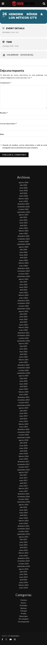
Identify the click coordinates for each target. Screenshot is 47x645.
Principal (23, 611)
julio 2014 (23, 572)
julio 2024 (23, 249)
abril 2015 (23, 547)
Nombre (4, 113)
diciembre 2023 (23, 268)
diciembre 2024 (23, 236)
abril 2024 (23, 257)
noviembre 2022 (23, 303)
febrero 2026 (23, 199)
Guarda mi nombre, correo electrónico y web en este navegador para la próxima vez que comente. (24, 146)
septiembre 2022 (23, 309)
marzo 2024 (23, 260)
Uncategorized (23, 622)
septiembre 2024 (23, 244)
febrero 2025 (23, 231)
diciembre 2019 (23, 397)
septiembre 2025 (23, 212)
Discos (23, 603)
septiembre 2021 (23, 341)
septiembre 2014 (23, 566)
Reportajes (23, 616)
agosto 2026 (23, 182)
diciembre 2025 (23, 204)
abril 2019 (23, 419)
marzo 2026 (23, 196)
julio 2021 (23, 346)
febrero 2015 (23, 553)
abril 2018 (23, 451)
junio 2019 (23, 413)
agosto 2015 (23, 537)
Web (2, 134)
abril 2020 (23, 386)
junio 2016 (23, 510)
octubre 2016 (23, 499)
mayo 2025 (23, 223)
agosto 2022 (23, 311)
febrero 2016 (23, 521)
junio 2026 (23, 188)
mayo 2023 (23, 287)
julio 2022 (23, 314)
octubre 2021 (23, 338)
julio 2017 (23, 475)
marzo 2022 (23, 325)
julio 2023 (23, 282)
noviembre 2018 (23, 432)
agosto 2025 (23, 215)
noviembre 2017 (23, 464)
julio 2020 (23, 378)
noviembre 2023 (23, 271)
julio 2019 (23, 411)
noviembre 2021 (23, 335)
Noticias (23, 608)
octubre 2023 (23, 274)
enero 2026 (23, 201)
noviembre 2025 (23, 207)
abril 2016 (23, 515)
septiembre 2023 (23, 276)
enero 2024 (23, 266)
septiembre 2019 (23, 405)
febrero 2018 (23, 456)
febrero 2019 (23, 424)
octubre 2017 (23, 467)
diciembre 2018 (23, 429)
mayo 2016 (23, 513)
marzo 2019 (23, 421)
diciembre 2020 (23, 365)
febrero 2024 (23, 263)
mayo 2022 (23, 319)
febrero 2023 (23, 295)
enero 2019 (23, 427)
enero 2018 (23, 459)
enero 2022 (23, 330)
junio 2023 (23, 284)
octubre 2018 (23, 435)
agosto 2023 (23, 279)
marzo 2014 (23, 582)
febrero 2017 (23, 488)
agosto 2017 (23, 472)
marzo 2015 (23, 550)
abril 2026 (23, 193)
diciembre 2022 (23, 300)
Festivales (23, 605)
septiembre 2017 (23, 470)
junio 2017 (23, 478)
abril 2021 (23, 354)
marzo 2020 (23, 389)
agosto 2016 (23, 505)
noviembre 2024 (23, 239)
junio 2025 (23, 220)
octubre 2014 (23, 564)
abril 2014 (23, 580)
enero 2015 (23, 556)
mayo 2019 (23, 416)
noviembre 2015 (23, 529)
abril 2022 (23, 322)
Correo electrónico (8, 123)
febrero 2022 (23, 327)
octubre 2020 (23, 370)
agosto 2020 (23, 376)
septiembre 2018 (23, 437)
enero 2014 (23, 588)
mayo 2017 (23, 480)
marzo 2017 (23, 486)
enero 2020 (23, 394)
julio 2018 (23, 443)
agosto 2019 (23, 408)
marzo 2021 (23, 357)
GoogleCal (27, 55)
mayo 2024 (23, 255)
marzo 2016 (23, 518)
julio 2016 (23, 507)
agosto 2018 (23, 440)
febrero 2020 (23, 392)
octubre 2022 (23, 306)
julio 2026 (23, 185)
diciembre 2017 (23, 462)
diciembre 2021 (23, 333)
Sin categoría (23, 619)
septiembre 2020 (23, 373)
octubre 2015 (23, 531)
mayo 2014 (23, 577)
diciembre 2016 (23, 494)
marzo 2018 (23, 453)
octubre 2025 (23, 209)
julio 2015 (23, 539)
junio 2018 (23, 445)
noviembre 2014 (23, 561)
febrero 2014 (23, 585)
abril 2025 (23, 225)
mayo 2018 (23, 448)
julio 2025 (23, 217)
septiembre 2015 (23, 534)
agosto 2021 (23, 343)
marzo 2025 (23, 228)
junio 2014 (23, 574)
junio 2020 (23, 381)
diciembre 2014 (23, 558)
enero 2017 (23, 491)
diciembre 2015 (23, 526)
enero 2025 (23, 233)
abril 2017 (23, 483)
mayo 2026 (23, 190)
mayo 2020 (23, 384)
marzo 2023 (23, 292)
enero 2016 (23, 523)
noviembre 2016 (23, 496)
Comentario (5, 83)
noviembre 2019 (23, 400)
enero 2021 (23, 362)
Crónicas (23, 600)
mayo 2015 (23, 545)
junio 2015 (23, 542)
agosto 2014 (23, 569)
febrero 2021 (23, 360)
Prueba (23, 613)
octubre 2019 (23, 402)
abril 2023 (23, 290)
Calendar (12, 55)
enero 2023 (23, 298)
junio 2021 (23, 349)
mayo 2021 (23, 352)
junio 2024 (23, 252)
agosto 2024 (23, 247)
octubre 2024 (23, 241)
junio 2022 (23, 317)
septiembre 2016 (23, 502)
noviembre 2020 (23, 368)
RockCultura (15, 636)
